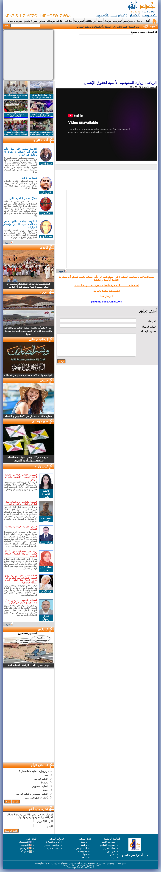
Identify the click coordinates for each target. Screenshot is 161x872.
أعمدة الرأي (40, 140)
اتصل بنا (111, 854)
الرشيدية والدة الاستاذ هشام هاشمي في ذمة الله (28, 375)
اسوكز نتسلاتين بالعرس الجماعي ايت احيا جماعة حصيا (15, 133)
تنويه (112, 857)
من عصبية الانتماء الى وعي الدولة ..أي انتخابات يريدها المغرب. (107, 26)
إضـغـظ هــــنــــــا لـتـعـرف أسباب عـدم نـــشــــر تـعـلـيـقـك (107, 285)
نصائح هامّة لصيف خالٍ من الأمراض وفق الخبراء (28, 416)
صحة (100, 21)
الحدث (44, 247)
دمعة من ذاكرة (29, 177)
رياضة (140, 21)
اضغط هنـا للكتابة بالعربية (106, 290)
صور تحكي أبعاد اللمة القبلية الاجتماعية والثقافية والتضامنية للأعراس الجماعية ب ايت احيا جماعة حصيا (28, 331)
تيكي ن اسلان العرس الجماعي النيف (15, 115)
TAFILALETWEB (87, 868)
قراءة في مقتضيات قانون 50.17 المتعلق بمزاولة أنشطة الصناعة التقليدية (21, 553)
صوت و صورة (15, 21)
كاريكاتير (42, 629)
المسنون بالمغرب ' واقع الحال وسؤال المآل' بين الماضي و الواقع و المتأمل (21, 503)
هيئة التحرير (109, 848)
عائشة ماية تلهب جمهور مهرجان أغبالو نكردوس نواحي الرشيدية (41, 116)
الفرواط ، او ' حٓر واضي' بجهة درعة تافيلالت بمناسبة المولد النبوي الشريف (28, 459)
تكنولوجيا (79, 21)
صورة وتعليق (30, 21)
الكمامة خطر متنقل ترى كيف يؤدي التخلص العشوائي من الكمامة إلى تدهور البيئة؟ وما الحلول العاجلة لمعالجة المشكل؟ (21, 579)
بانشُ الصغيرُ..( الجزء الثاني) (23, 198)
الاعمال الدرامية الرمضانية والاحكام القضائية (21, 527)
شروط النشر (108, 841)
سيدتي (42, 21)
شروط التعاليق (107, 845)
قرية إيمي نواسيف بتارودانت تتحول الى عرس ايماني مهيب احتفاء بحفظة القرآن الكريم (28, 285)
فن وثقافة (90, 21)
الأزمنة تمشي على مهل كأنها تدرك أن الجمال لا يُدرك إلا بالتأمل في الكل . (20, 151)
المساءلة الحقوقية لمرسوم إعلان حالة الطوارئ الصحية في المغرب (21, 601)
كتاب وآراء (41, 466)
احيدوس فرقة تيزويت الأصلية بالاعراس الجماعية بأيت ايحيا (41, 133)
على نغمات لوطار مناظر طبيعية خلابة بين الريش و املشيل (41, 97)
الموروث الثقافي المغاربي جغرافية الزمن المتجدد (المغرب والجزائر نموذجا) (21, 477)
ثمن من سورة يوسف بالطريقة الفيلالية (15, 96)
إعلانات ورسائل (55, 21)
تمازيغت (117, 21)
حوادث (107, 21)
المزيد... (61, 271)
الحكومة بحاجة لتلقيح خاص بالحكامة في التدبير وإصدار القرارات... (20, 224)
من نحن (111, 851)
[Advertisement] (61, 9)
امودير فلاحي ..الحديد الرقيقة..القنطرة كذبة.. (28, 665)
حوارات (69, 21)
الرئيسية (152, 32)
